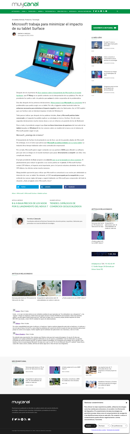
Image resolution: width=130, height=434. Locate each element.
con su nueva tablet (64, 143)
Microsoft (21, 193)
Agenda (40, 11)
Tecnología (31, 11)
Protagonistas (50, 11)
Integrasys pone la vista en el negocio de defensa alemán (111, 88)
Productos (28, 20)
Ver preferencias (117, 425)
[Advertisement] (49, 251)
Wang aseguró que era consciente (66, 103)
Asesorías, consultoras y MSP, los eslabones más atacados (71, 379)
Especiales (72, 11)
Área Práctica (61, 11)
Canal (23, 11)
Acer (14, 193)
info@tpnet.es (96, 264)
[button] (126, 403)
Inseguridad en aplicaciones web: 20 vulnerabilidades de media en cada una (34, 380)
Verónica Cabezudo (34, 219)
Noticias (21, 20)
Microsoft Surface (31, 193)
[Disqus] (49, 330)
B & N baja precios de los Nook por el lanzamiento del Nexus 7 (30, 205)
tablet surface (42, 193)
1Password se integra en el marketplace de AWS (110, 73)
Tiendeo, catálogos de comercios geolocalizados (66, 205)
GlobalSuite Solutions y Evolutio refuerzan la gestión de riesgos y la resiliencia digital (107, 383)
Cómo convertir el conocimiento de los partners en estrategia (110, 58)
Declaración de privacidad (113, 429)
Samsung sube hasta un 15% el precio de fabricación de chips (35, 368)
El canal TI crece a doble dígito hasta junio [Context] (111, 43)
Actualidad (15, 11)
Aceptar (88, 425)
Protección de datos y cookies (99, 429)
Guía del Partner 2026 (84, 11)
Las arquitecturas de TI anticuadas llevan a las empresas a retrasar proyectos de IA (107, 369)
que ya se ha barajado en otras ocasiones (66, 160)
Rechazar (102, 425)
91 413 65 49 (110, 264)
